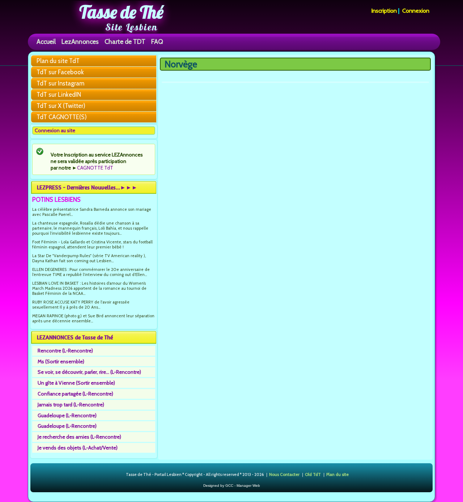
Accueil (46, 41)
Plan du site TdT (58, 60)
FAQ (157, 41)
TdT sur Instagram (60, 83)
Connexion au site (55, 130)
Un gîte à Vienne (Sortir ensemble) (76, 383)
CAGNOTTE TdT (95, 167)
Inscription (384, 10)
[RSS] (120, 475)
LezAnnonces (80, 41)
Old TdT (313, 474)
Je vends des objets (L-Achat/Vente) (78, 447)
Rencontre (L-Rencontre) (65, 350)
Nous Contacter (284, 474)
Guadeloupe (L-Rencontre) (67, 415)
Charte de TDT (125, 41)
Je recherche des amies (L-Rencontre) (79, 437)
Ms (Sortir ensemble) (61, 361)
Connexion (415, 10)
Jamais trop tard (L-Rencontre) (71, 404)
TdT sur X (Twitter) (61, 105)
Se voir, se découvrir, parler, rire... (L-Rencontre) (89, 372)
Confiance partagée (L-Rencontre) (75, 393)
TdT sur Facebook (60, 72)
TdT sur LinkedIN (59, 94)
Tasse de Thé (121, 12)
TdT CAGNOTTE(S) (62, 117)
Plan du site (337, 474)
